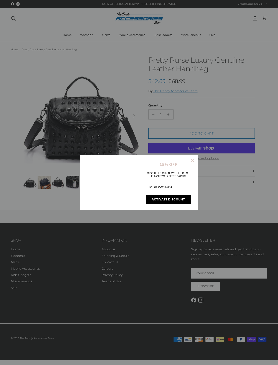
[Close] (192, 160)
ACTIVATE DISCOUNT (168, 199)
